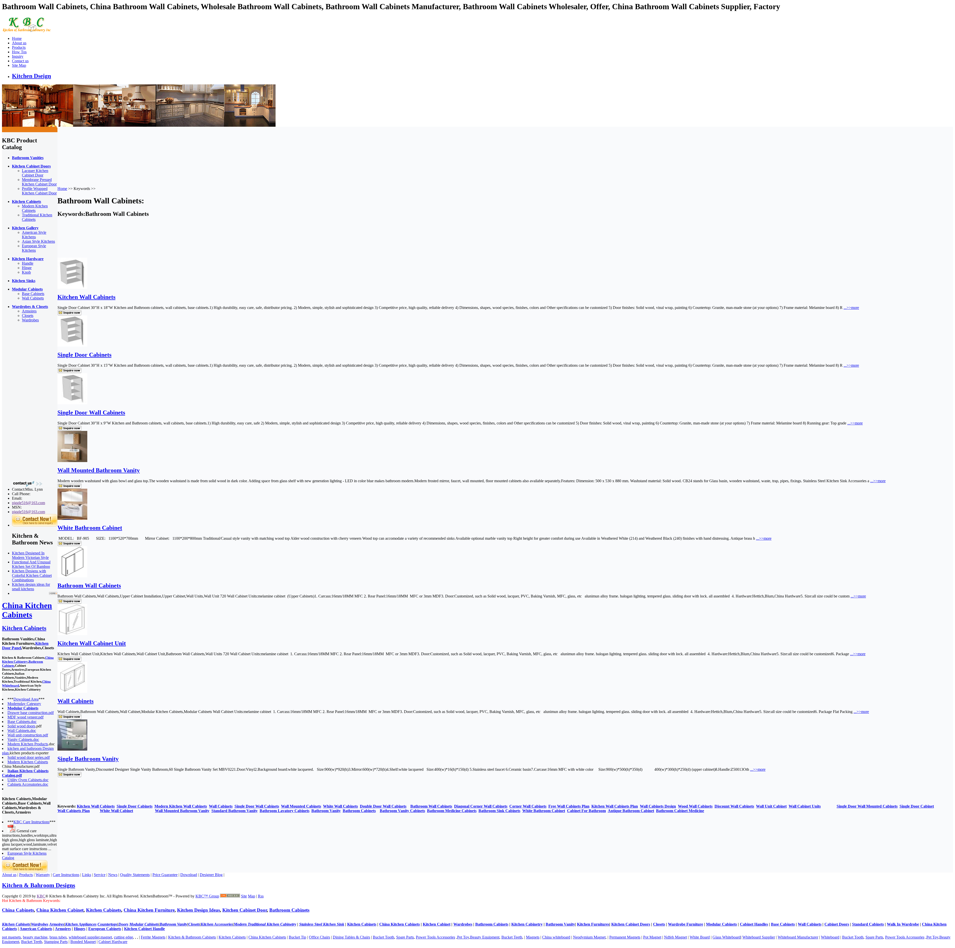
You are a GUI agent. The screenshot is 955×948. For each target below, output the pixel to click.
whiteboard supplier (84, 937)
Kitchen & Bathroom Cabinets (192, 937)
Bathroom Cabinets (289, 910)
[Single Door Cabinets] (72, 345)
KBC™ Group (207, 896)
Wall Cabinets (33, 298)
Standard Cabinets (868, 924)
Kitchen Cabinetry (527, 924)
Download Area (26, 699)
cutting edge (123, 937)
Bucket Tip (297, 937)
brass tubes (58, 937)
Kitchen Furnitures (593, 924)
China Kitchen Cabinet (60, 910)
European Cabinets (104, 929)
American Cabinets (36, 929)
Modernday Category (24, 704)
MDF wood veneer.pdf (25, 717)
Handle (27, 263)
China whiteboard (556, 937)
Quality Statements (135, 875)
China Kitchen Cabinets (27, 610)
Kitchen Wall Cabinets (86, 297)
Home (17, 38)
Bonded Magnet (83, 942)
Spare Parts (405, 937)
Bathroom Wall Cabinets (89, 585)
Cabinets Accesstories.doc (27, 784)
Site (244, 896)
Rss (261, 896)
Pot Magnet (652, 937)
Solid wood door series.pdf (28, 757)
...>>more (851, 307)
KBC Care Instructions (31, 822)
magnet (106, 937)
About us (19, 43)
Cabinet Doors (836, 924)
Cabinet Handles (754, 924)
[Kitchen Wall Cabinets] (72, 287)
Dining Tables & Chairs (351, 937)
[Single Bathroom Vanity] (72, 749)
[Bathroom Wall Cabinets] (72, 576)
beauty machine (35, 937)
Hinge (27, 268)
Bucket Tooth (383, 937)
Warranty (43, 875)
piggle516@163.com (28, 503)
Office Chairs (319, 937)
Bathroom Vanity (560, 924)
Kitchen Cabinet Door (244, 910)
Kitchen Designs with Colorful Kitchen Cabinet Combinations (32, 575)
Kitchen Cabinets (24, 628)
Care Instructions (66, 875)
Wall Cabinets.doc (21, 730)
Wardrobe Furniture (685, 924)
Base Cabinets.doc (22, 721)
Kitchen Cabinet (436, 924)
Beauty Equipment (484, 937)
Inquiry (17, 56)
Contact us (20, 61)
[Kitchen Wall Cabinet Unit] (72, 634)
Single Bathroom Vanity (88, 759)
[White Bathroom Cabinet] (72, 518)
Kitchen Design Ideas (198, 910)
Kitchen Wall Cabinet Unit (91, 643)
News (112, 875)
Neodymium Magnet (589, 937)
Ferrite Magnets (153, 937)
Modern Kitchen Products (27, 744)
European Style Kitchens (34, 248)
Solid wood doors (21, 726)
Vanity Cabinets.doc (23, 739)
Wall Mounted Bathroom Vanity (98, 470)
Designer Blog (211, 875)
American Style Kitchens (34, 234)
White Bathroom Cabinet (89, 528)
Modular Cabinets (721, 924)
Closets (27, 315)
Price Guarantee (165, 875)
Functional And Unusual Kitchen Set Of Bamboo (31, 564)
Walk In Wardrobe (903, 924)
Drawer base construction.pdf (30, 713)
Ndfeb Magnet (675, 937)
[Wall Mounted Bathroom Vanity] (72, 461)
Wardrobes (30, 320)
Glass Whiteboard (727, 937)
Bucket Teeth (511, 937)
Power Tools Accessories (435, 937)
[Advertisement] (22, 401)
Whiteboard (830, 937)
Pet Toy (463, 937)
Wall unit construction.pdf (27, 735)
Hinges (79, 929)
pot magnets (11, 937)
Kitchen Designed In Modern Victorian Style (30, 555)
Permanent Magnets (624, 937)
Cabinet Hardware (112, 942)
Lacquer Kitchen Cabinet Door (35, 173)
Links (86, 875)
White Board (700, 937)
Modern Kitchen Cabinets (35, 208)
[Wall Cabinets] (72, 691)
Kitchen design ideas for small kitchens (31, 586)
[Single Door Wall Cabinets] (72, 403)
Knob (26, 272)
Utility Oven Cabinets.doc (27, 780)
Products (19, 47)
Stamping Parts (56, 942)
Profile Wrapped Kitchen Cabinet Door (39, 190)
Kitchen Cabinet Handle (144, 929)
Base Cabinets (33, 294)
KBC (41, 896)
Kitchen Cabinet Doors (630, 924)
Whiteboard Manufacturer (798, 937)
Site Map (19, 65)
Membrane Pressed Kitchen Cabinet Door (39, 182)
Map (251, 896)
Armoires (29, 311)
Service (99, 875)
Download (188, 875)
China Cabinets (18, 910)
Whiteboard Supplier (758, 937)
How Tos (19, 52)
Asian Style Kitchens (38, 241)
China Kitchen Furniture (149, 910)
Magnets (532, 937)
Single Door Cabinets (84, 355)
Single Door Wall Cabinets (91, 412)
